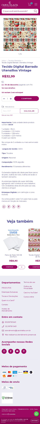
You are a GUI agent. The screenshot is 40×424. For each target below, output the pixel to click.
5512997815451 (10, 322)
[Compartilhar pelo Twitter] (14, 208)
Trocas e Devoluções (10, 296)
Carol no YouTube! (31, 293)
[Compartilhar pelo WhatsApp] (4, 207)
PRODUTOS (6, 288)
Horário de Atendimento (7, 310)
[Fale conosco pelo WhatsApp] (36, 413)
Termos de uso (29, 282)
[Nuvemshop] (9, 414)
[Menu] (35, 4)
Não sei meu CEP (7, 115)
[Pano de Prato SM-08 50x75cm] (21, 267)
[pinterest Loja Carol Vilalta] (23, 351)
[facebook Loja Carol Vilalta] (10, 351)
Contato (5, 305)
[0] (29, 5)
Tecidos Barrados (14, 61)
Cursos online (29, 297)
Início (4, 61)
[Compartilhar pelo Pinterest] (18, 208)
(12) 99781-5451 (11, 326)
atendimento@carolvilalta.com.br (18, 331)
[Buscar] (35, 11)
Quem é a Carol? (8, 300)
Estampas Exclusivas (10, 292)
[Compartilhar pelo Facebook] (9, 208)
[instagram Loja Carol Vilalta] (4, 351)
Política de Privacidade (28, 287)
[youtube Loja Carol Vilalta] (17, 351)
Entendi (35, 420)
